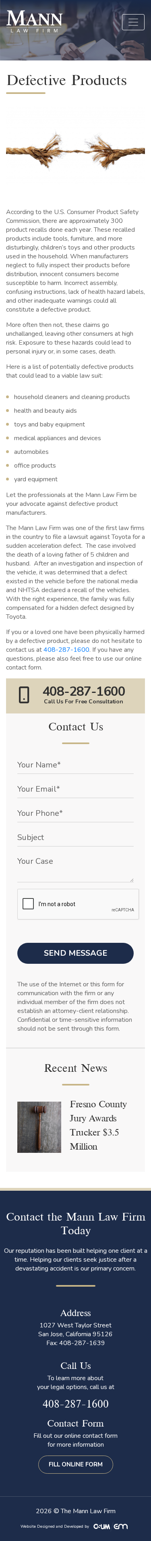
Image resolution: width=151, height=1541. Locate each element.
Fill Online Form (76, 1464)
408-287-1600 (66, 649)
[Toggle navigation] (133, 22)
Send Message (75, 953)
